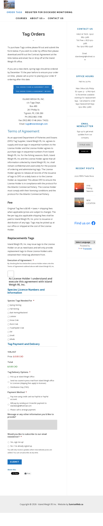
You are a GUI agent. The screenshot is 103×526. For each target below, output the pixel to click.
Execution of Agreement (21, 260)
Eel (11, 331)
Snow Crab (14, 320)
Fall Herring (14, 309)
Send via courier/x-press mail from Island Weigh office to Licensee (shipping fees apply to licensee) (32, 381)
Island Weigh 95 (16, 4)
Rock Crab (14, 324)
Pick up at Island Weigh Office (22, 376)
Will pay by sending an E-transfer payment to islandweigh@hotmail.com (28, 404)
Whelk (12, 339)
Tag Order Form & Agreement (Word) (33, 91)
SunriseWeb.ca (76, 504)
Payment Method (17, 392)
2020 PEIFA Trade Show (84, 176)
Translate (87, 249)
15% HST (12, 352)
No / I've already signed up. (21, 446)
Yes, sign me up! (16, 442)
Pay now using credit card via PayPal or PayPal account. (29, 397)
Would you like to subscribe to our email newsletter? (27, 435)
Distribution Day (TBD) (19, 387)
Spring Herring (15, 305)
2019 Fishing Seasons (89, 188)
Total (10, 362)
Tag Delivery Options (19, 372)
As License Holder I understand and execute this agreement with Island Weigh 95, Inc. (30, 281)
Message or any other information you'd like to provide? (31, 415)
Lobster (13, 316)
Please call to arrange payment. (23, 409)
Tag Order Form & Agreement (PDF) (32, 87)
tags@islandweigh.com (36, 123)
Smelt (12, 335)
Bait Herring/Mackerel (19, 312)
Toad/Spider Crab (17, 328)
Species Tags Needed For (21, 300)
